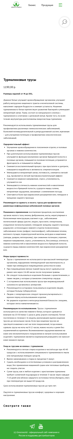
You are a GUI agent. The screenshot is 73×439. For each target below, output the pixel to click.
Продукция (47, 5)
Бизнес (32, 5)
